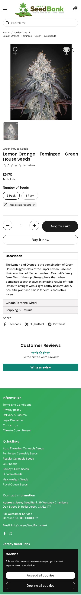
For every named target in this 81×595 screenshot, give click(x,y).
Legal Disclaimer (13, 420)
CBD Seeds (10, 464)
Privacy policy (12, 410)
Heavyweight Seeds (15, 479)
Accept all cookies (40, 575)
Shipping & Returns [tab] (19, 310)
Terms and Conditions (17, 405)
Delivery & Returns (15, 415)
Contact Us (10, 425)
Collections (21, 32)
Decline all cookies (40, 585)
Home (6, 32)
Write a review (41, 367)
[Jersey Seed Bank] (39, 9)
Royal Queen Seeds (15, 484)
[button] (74, 9)
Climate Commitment (17, 430)
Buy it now (40, 239)
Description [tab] (14, 256)
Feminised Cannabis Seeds (20, 453)
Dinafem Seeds (12, 474)
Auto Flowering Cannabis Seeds (23, 448)
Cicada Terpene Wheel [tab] (21, 303)
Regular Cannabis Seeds (18, 458)
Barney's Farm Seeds (16, 469)
